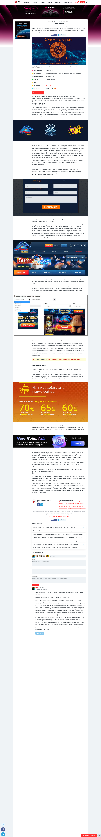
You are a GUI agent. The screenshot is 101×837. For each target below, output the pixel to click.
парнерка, (79, 66)
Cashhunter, (74, 66)
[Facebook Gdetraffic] (38, 504)
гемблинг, (63, 66)
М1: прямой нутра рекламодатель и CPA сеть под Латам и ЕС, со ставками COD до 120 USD (71, 502)
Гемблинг (39, 67)
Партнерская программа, (54, 66)
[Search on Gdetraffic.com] (87, 2)
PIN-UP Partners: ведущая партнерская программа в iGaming (63, 359)
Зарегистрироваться (38, 93)
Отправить (35, 584)
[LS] (22, 30)
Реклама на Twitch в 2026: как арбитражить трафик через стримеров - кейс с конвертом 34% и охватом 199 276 (72, 507)
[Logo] (17, 2)
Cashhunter (49, 85)
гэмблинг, (34, 67)
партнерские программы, (41, 66)
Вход (82, 2)
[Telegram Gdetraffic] (41, 504)
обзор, (33, 66)
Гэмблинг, (68, 66)
